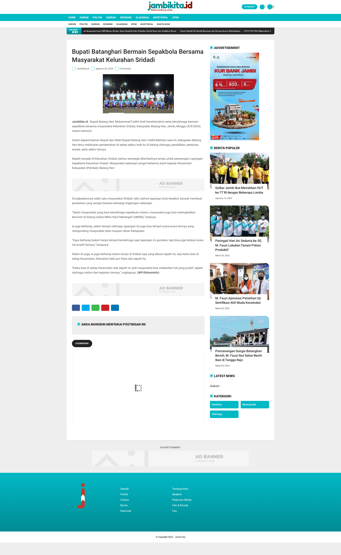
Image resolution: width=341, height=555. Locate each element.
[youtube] (82, 7)
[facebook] (68, 7)
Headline (217, 404)
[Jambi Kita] (170, 11)
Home (71, 17)
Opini (175, 17)
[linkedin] (115, 308)
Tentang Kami (180, 488)
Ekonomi (125, 17)
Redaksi (177, 494)
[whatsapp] (95, 308)
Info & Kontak (180, 505)
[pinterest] (105, 308)
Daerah (111, 17)
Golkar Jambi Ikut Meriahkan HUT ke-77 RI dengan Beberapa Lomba (239, 190)
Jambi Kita (180, 537)
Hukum (84, 17)
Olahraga (142, 17)
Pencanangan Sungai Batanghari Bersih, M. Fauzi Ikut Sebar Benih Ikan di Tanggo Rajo (238, 355)
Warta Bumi (163, 24)
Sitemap (249, 7)
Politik (97, 17)
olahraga (217, 414)
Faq (174, 510)
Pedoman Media (181, 499)
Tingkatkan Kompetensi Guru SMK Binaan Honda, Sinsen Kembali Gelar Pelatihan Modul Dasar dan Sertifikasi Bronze (113, 31)
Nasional (125, 510)
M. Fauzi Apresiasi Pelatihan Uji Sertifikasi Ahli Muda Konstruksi (238, 300)
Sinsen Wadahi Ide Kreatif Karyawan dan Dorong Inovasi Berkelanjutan (197, 31)
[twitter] (72, 7)
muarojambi (249, 404)
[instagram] (77, 7)
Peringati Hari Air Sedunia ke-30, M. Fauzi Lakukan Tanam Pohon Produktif (238, 245)
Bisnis (124, 505)
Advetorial (160, 17)
